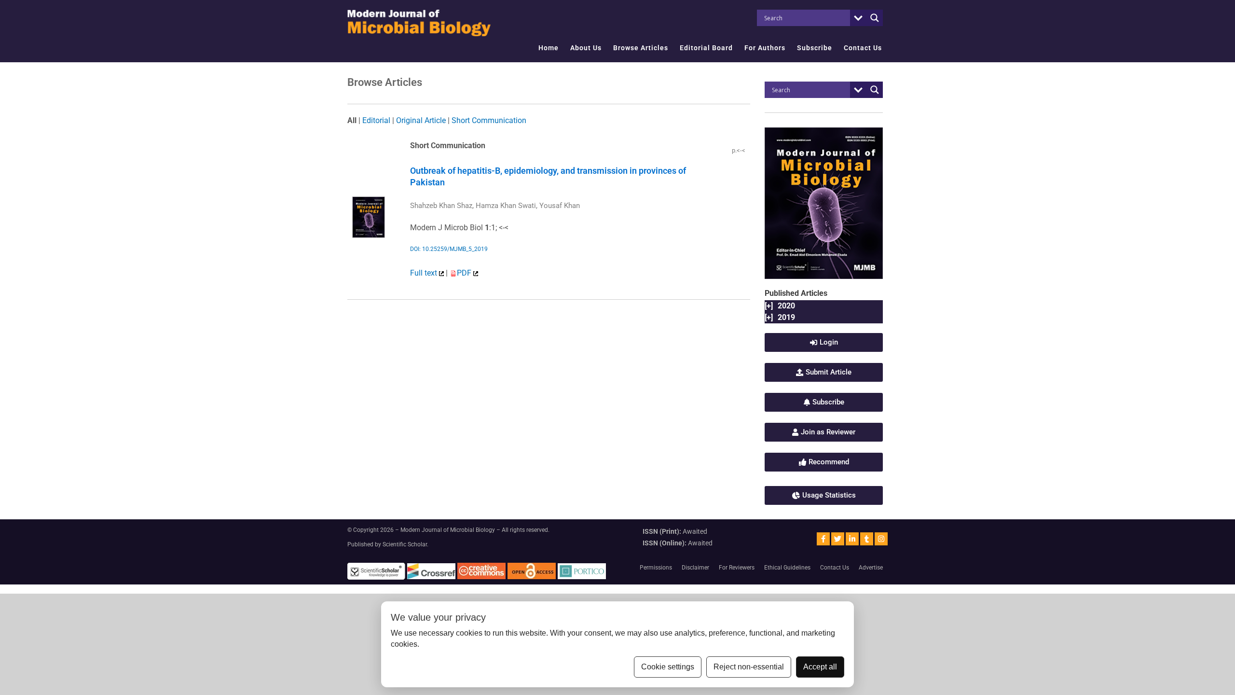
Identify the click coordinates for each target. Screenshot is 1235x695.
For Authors (764, 48)
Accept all (820, 667)
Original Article (421, 120)
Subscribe (814, 48)
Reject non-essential (749, 667)
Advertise (871, 567)
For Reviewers (737, 567)
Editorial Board (706, 48)
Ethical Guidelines (787, 567)
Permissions (656, 567)
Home (548, 48)
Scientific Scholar (405, 544)
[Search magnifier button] (874, 18)
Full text (424, 273)
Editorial (376, 120)
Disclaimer (695, 567)
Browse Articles (640, 48)
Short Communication (489, 120)
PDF (465, 273)
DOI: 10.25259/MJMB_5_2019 (449, 249)
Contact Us (863, 48)
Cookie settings (667, 667)
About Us (586, 48)
